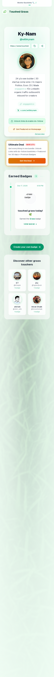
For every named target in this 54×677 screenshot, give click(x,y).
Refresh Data (39, 134)
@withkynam (27, 39)
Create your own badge (27, 247)
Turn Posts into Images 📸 (25, 3)
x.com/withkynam (28, 110)
